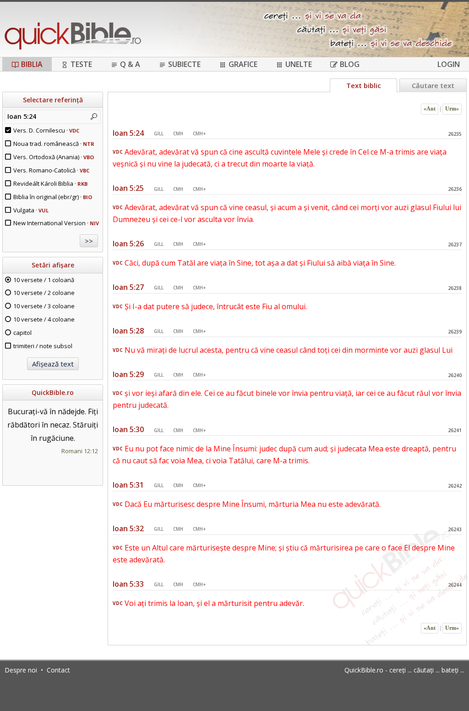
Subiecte (184, 64)
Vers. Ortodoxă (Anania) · (53, 157)
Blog (350, 64)
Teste (81, 64)
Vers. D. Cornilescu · (46, 130)
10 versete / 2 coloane (44, 293)
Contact (58, 670)
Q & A (130, 64)
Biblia (32, 64)
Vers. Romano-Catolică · (51, 170)
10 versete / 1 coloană (43, 280)
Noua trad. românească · (53, 143)
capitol (22, 332)
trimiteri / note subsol (42, 346)
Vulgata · (31, 210)
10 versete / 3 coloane (44, 306)
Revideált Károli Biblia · (50, 183)
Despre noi (21, 670)
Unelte (298, 64)
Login (448, 64)
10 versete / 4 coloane (44, 319)
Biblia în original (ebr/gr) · (52, 197)
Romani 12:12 (79, 451)
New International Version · (56, 223)
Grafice (243, 64)
